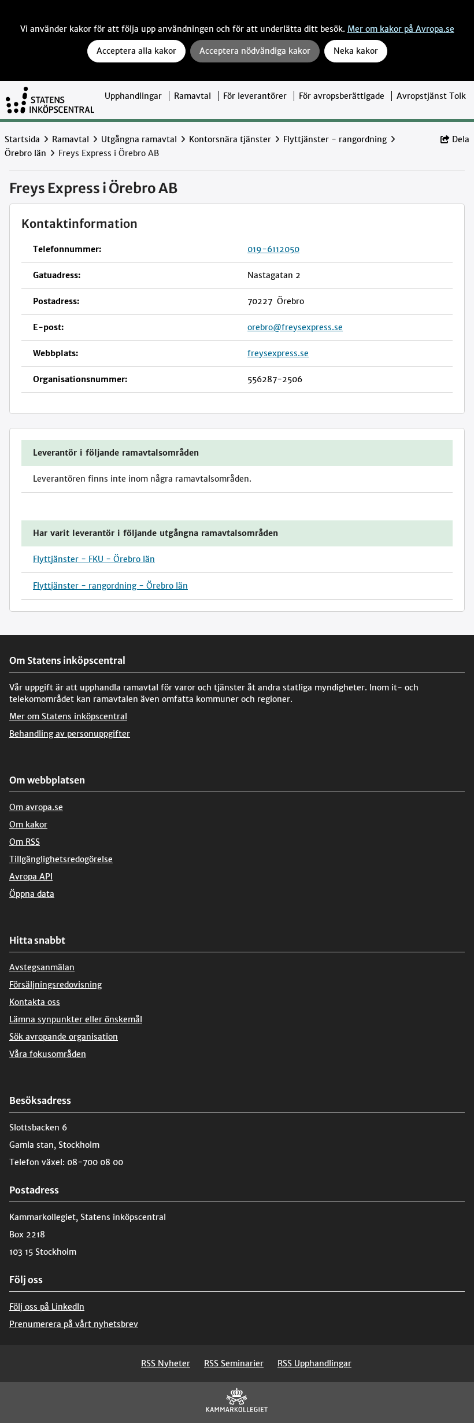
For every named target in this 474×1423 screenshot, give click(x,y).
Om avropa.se (36, 807)
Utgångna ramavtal (139, 139)
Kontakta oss (34, 1002)
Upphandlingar (133, 96)
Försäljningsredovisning (55, 985)
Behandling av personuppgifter (69, 734)
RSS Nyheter (165, 1363)
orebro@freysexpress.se (295, 327)
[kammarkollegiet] (237, 1402)
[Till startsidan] (50, 100)
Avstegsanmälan (42, 967)
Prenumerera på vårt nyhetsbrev (73, 1324)
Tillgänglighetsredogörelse (61, 859)
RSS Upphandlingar (314, 1363)
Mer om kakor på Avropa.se (400, 29)
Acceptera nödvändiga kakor (254, 51)
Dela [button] (460, 139)
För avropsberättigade (341, 96)
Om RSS (24, 842)
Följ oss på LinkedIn (46, 1307)
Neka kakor (356, 51)
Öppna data (31, 894)
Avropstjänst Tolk (431, 96)
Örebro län (25, 153)
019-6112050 (273, 249)
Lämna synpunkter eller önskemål (75, 1019)
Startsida (22, 139)
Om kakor (28, 824)
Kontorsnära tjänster (230, 139)
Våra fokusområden (47, 1054)
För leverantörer (255, 96)
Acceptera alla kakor (136, 51)
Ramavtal (192, 96)
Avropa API (31, 876)
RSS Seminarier (234, 1363)
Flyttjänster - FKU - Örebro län (94, 559)
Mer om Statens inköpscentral (68, 716)
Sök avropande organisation (63, 1037)
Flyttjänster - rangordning (335, 139)
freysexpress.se (278, 353)
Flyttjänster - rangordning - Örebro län (110, 586)
